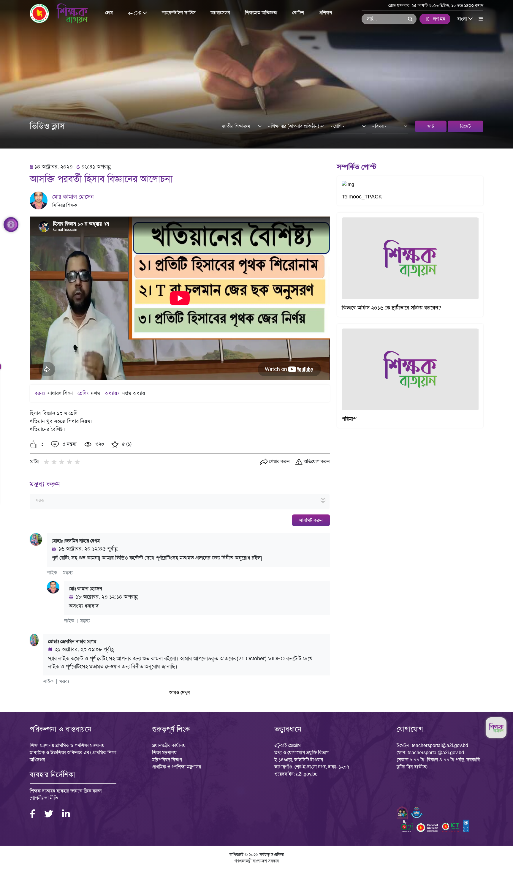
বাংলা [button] (462, 18)
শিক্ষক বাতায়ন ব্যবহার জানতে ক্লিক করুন (66, 790)
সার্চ (431, 126)
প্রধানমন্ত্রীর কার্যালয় (168, 745)
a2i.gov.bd (307, 773)
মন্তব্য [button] (68, 572)
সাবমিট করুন (311, 520)
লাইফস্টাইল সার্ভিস (179, 12)
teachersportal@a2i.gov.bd (440, 745)
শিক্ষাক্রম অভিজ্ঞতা (261, 12)
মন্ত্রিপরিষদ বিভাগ (167, 759)
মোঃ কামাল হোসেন (73, 196)
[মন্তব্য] (179, 500)
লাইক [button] (52, 572)
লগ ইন (439, 18)
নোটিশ (298, 12)
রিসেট (465, 126)
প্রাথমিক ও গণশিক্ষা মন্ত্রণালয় (176, 766)
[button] (34, 444)
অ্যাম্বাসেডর (220, 12)
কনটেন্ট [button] (135, 12)
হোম (109, 12)
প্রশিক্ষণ (325, 12)
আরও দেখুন (179, 692)
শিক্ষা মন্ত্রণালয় (164, 752)
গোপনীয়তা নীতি (44, 797)
